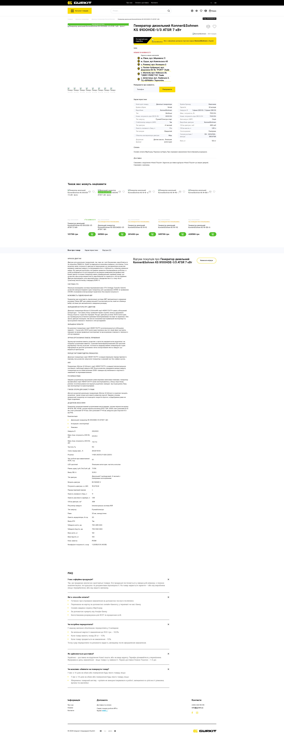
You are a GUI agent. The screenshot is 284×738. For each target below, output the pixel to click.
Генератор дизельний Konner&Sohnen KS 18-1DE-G (199, 226)
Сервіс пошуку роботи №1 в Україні (107, 710)
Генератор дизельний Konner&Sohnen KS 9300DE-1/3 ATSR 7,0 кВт (80, 225)
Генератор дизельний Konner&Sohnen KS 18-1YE (168, 226)
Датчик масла (159, 140)
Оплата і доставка (142, 3)
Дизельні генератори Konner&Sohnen (103, 19)
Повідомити (167, 89)
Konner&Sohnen (166, 110)
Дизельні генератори (82, 19)
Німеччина (212, 104)
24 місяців (212, 107)
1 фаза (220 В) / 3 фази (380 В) (204, 110)
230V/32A (211, 134)
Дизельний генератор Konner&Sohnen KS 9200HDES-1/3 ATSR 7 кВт (111, 227)
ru (211, 3)
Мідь (170, 136)
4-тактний (168, 125)
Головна (70, 19)
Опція (214, 119)
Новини (70, 708)
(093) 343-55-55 (198, 705)
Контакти (154, 3)
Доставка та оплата (104, 705)
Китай (170, 107)
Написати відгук (206, 260)
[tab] (118, 584)
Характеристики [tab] (91, 250)
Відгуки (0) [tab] (106, 250)
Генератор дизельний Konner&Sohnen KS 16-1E (137, 226)
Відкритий (168, 131)
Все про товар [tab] (74, 250)
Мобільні (169, 113)
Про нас (129, 3)
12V (205, 134)
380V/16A (212, 137)
